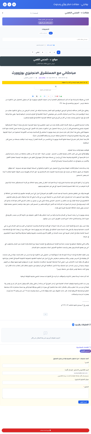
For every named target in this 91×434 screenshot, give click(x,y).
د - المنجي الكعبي (29, 78)
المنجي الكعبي (85, 351)
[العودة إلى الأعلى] (45, 314)
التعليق (86, 387)
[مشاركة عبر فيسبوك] (33, 96)
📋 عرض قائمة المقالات (45, 430)
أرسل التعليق (83, 402)
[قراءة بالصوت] (48, 96)
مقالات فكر (42, 78)
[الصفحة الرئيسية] (5, 4)
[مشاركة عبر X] (37, 96)
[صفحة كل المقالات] (9, 4)
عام (51, 33)
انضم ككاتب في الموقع (45, 23)
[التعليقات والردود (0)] (52, 96)
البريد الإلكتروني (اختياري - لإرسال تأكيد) (73, 373)
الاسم (87, 362)
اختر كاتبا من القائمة (43, 33)
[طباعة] (44, 96)
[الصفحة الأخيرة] (32, 52)
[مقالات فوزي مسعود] (14, 4)
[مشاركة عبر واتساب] (40, 96)
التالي (37, 52)
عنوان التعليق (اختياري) (82, 379)
